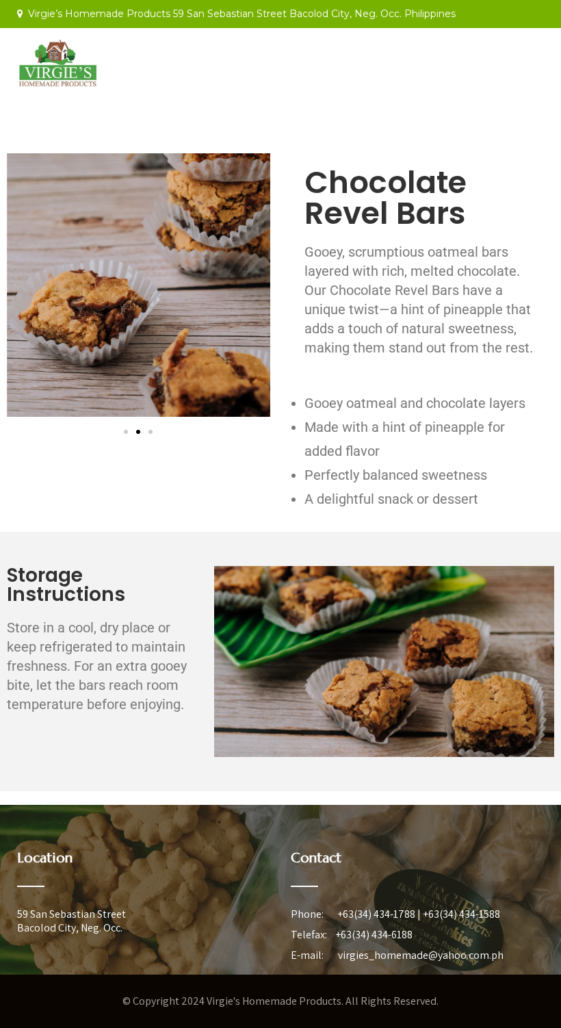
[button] (126, 432)
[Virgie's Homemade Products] (58, 109)
